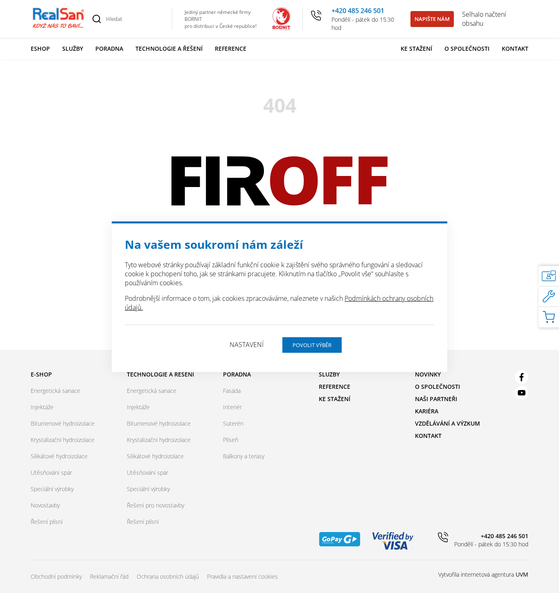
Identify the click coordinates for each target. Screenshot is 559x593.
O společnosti (466, 48)
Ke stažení (416, 48)
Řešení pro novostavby (155, 505)
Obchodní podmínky (56, 576)
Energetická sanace (55, 391)
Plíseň (230, 440)
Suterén (233, 423)
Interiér (232, 407)
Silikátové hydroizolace (59, 456)
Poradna (109, 48)
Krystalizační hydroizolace (63, 440)
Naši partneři (436, 399)
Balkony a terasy (243, 456)
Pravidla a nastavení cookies (242, 576)
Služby (72, 48)
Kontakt (515, 48)
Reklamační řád (109, 576)
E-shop (41, 374)
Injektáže (42, 407)
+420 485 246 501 (357, 10)
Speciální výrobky (52, 489)
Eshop (40, 48)
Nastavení (247, 344)
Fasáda (232, 391)
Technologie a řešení (169, 48)
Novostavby (45, 505)
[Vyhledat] (96, 18)
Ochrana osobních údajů (168, 576)
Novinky (428, 374)
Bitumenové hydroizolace (63, 423)
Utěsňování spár (51, 472)
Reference (230, 48)
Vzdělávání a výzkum (447, 423)
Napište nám (432, 19)
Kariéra (426, 411)
